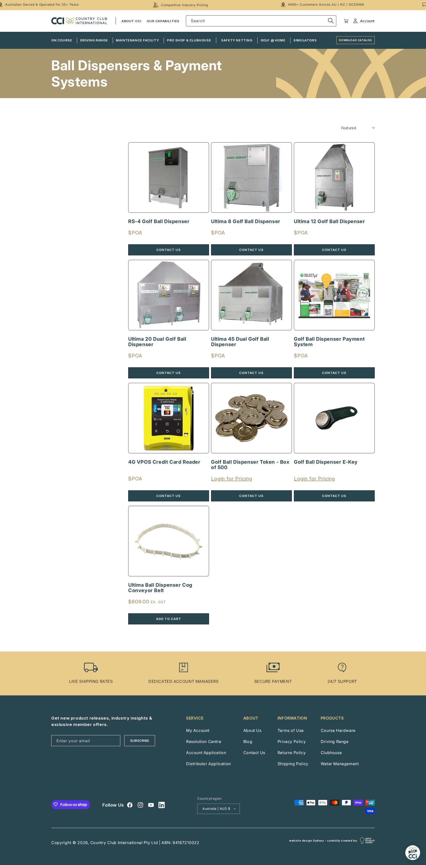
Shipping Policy (293, 763)
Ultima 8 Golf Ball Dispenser (245, 221)
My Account (198, 730)
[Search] (330, 20)
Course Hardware (338, 730)
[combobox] (261, 20)
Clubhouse (331, 752)
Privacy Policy (292, 741)
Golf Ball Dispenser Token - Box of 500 (250, 464)
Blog (247, 741)
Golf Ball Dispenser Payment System (329, 341)
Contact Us (254, 752)
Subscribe (139, 740)
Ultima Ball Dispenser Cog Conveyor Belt (160, 587)
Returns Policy (292, 752)
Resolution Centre (203, 741)
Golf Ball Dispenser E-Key (326, 462)
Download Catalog (355, 40)
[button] (346, 21)
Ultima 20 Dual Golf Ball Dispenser (157, 341)
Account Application (206, 752)
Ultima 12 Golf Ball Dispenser (329, 221)
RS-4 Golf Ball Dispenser (158, 221)
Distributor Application (208, 763)
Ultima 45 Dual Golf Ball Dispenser (240, 341)
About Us (252, 730)
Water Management (340, 763)
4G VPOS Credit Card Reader (164, 462)
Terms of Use (291, 730)
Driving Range (335, 741)
